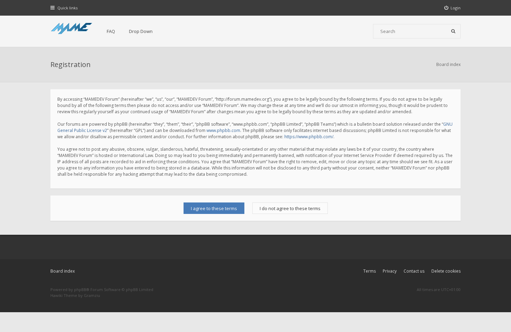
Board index (62, 271)
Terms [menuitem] (369, 271)
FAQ (111, 31)
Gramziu (92, 295)
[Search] (453, 31)
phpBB (80, 289)
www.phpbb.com (223, 130)
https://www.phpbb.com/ (308, 137)
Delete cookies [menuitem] (446, 271)
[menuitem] (452, 7)
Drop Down (141, 31)
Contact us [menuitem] (414, 271)
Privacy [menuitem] (390, 271)
